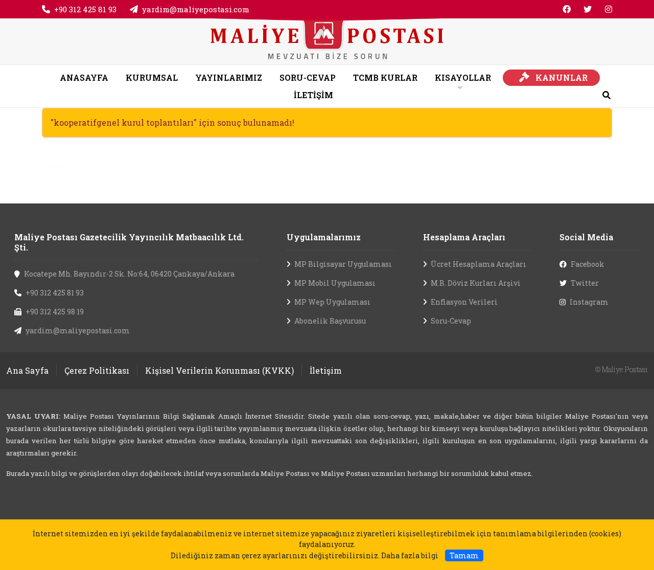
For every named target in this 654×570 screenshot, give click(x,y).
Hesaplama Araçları (464, 237)
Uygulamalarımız (324, 237)
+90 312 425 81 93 (85, 9)
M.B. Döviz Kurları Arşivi (476, 283)
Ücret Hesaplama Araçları (478, 264)
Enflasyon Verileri (464, 302)
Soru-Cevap (451, 321)
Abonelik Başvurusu (330, 321)
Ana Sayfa (27, 370)
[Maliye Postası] (326, 40)
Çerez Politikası (96, 370)
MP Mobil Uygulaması (335, 283)
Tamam (464, 555)
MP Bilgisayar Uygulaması (343, 264)
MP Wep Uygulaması (332, 302)
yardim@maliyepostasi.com (195, 9)
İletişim (326, 370)
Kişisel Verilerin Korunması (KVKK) (219, 370)
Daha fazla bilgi (409, 555)
